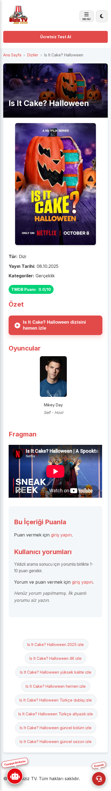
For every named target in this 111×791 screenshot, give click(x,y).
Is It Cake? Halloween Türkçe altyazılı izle (55, 714)
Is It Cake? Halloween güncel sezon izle (56, 741)
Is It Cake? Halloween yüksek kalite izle (55, 672)
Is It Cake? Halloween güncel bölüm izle (56, 727)
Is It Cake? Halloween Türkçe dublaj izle (55, 700)
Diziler (32, 55)
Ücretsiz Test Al (55, 36)
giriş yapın (61, 535)
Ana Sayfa (12, 55)
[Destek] (99, 779)
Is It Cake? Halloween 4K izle (55, 658)
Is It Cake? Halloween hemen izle (56, 686)
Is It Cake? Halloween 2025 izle (55, 644)
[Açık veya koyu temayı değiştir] (102, 16)
